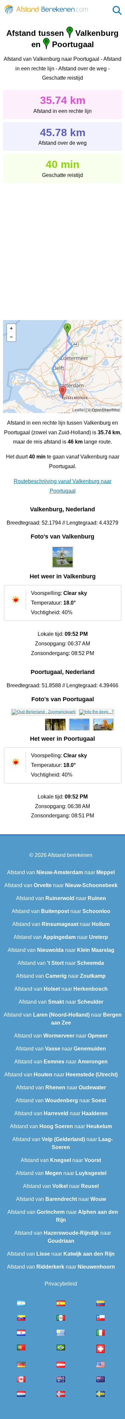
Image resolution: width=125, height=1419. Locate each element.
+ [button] (11, 328)
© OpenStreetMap (104, 409)
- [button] (11, 337)
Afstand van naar (61, 872)
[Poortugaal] (43, 712)
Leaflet (78, 409)
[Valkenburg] (63, 567)
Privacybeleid (61, 1284)
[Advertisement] (62, 247)
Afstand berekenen (70, 855)
